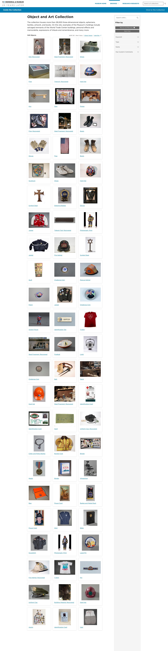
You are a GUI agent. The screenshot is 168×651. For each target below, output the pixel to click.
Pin (81, 578)
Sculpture (32, 181)
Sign (55, 106)
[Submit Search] (165, 3)
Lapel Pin (83, 553)
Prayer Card (58, 503)
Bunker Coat (58, 453)
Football (57, 354)
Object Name (88, 35)
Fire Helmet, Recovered (37, 578)
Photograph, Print (86, 230)
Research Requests (131, 3)
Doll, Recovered (34, 57)
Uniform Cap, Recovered (88, 429)
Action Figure (33, 329)
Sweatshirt (32, 553)
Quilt (30, 280)
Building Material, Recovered (64, 602)
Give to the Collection (155, 10)
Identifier (97, 35)
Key (30, 106)
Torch (82, 379)
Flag (30, 81)
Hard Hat (83, 81)
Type (117, 42)
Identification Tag (60, 329)
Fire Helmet (58, 255)
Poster (82, 106)
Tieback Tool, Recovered (62, 230)
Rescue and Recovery (126, 27)
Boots (82, 131)
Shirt (55, 528)
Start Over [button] (127, 31)
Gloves (31, 156)
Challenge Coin (59, 280)
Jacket (31, 230)
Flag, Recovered (34, 131)
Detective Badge (60, 205)
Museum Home (100, 3)
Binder (82, 453)
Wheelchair (84, 478)
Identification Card (86, 404)
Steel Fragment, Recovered (63, 57)
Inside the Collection (12, 10)
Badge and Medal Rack (88, 503)
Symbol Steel (33, 205)
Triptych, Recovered (61, 81)
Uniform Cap (33, 602)
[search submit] (137, 17)
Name (118, 47)
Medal (31, 478)
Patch (31, 305)
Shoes (82, 57)
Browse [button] (113, 3)
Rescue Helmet (85, 280)
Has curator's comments (124, 52)
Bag (30, 503)
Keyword (119, 37)
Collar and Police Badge (37, 453)
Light (82, 354)
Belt (55, 379)
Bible (82, 528)
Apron (31, 627)
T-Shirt (82, 329)
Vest (81, 627)
